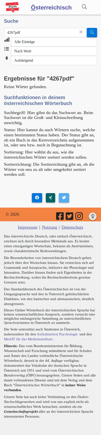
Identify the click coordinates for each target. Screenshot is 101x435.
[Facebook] (60, 217)
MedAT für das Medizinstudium (28, 339)
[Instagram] (79, 217)
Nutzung (49, 227)
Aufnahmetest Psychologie (57, 334)
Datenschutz (72, 227)
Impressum (28, 227)
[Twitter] (70, 217)
